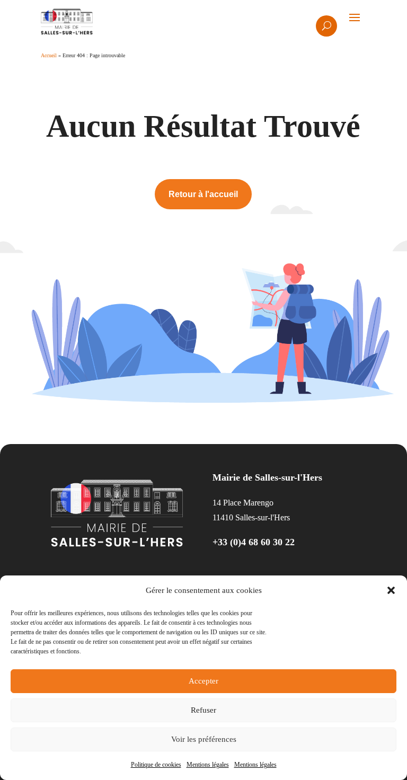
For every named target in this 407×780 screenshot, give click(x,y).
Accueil (49, 55)
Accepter (203, 681)
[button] (391, 590)
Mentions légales (208, 764)
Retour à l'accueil (203, 194)
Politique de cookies (156, 764)
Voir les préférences (203, 739)
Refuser (203, 710)
